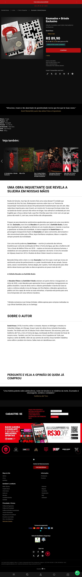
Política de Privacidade (8, 508)
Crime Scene (6, 491)
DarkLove (5, 493)
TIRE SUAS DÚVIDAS (41, 467)
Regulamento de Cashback (9, 514)
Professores (44, 476)
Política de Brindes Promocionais (11, 510)
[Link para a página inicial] (5, 10)
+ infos (48, 55)
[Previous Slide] (5, 2)
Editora (4, 476)
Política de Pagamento (8, 506)
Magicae (44, 488)
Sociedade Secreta (7, 497)
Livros (13, 10)
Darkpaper (44, 497)
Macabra (5, 495)
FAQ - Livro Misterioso (8, 519)
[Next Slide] (77, 2)
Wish (43, 495)
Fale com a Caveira (7, 521)
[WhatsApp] (77, 573)
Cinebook (44, 486)
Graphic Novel (6, 488)
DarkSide (5, 499)
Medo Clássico (6, 486)
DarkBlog (5, 480)
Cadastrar (54, 416)
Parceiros (43, 478)
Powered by (39, 568)
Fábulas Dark (45, 493)
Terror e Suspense (22, 10)
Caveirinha (44, 491)
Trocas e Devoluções (8, 512)
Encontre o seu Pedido (8, 517)
